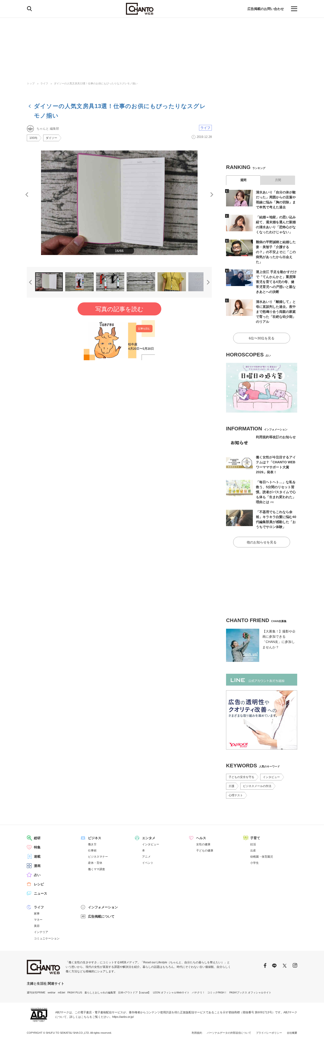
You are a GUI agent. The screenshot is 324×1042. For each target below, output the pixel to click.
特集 (37, 847)
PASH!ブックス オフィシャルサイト (250, 992)
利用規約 (197, 1032)
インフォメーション (103, 907)
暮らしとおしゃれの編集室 (100, 992)
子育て (255, 838)
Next (212, 194)
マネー (38, 919)
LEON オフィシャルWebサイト (171, 992)
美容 (37, 926)
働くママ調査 (96, 869)
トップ (31, 83)
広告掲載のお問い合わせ (265, 9)
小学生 (254, 863)
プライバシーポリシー (269, 1032)
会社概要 (292, 1032)
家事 (37, 913)
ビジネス (94, 838)
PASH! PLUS (74, 992)
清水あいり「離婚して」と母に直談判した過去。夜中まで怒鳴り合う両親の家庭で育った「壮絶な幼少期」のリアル (276, 311)
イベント (147, 863)
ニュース (40, 893)
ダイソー (51, 138)
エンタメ (148, 838)
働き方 (92, 844)
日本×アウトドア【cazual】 (134, 992)
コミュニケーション (47, 938)
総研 (37, 838)
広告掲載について (101, 916)
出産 (253, 850)
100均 (33, 138)
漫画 (37, 866)
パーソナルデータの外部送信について (229, 1032)
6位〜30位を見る (261, 338)
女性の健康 (203, 844)
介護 (231, 786)
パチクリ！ (198, 992)
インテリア (41, 932)
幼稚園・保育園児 (261, 856)
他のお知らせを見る (262, 542)
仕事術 (92, 850)
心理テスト (236, 795)
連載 (37, 856)
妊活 (253, 844)
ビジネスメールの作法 (257, 786)
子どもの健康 (204, 850)
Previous (27, 194)
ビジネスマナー (98, 856)
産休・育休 (95, 863)
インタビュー (271, 777)
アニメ (146, 856)
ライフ (44, 83)
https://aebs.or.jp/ (123, 1017)
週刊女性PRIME (36, 992)
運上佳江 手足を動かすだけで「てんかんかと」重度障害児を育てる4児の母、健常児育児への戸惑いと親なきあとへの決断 (276, 282)
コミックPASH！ (217, 992)
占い (37, 875)
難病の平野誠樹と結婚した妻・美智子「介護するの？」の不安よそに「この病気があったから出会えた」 (276, 252)
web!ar (52, 992)
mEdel (61, 992)
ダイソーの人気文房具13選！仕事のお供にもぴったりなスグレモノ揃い (96, 83)
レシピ (39, 884)
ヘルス (201, 838)
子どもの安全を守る (241, 777)
